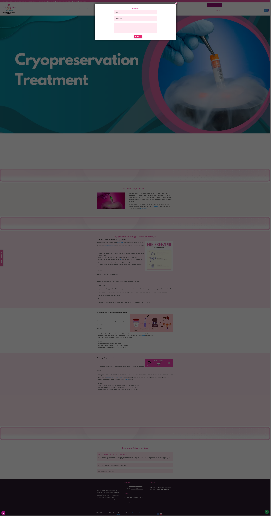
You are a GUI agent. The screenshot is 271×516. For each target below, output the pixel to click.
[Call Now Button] (3, 513)
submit (138, 36)
